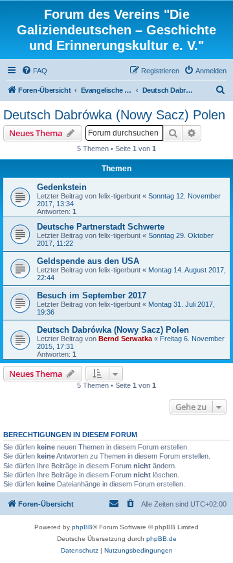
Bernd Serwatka (125, 338)
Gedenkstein (62, 187)
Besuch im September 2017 (91, 295)
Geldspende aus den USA (88, 261)
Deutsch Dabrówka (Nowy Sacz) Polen (114, 115)
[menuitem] (34, 70)
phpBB (82, 527)
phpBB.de (161, 538)
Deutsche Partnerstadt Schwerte (100, 227)
